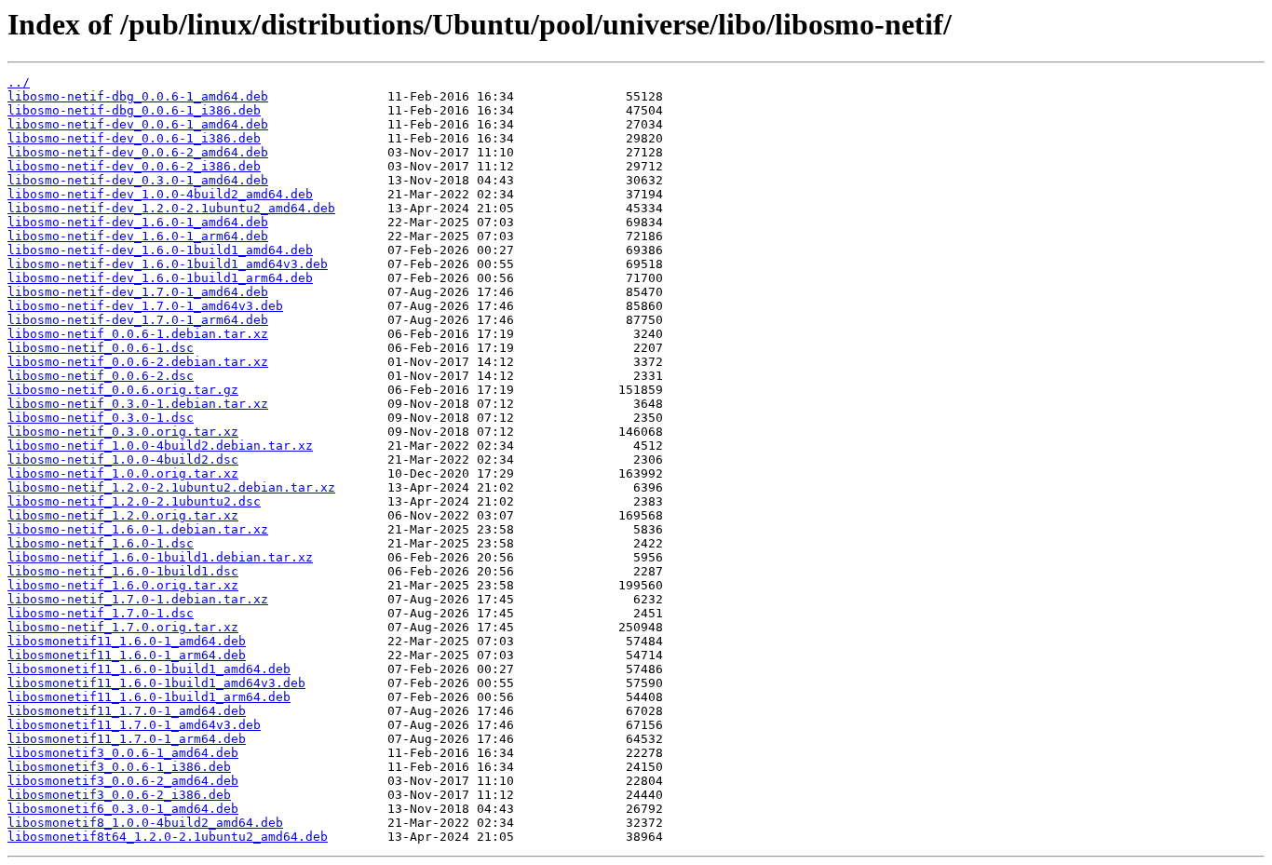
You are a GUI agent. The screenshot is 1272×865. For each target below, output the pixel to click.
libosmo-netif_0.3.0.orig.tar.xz (122, 432)
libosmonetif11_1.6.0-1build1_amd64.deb (149, 669)
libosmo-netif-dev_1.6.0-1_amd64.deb (137, 222)
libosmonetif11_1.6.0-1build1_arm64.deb (149, 697)
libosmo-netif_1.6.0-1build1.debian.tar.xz (160, 557)
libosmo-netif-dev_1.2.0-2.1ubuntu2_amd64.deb (171, 208)
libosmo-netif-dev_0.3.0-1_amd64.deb (137, 180)
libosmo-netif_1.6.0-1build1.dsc (122, 571)
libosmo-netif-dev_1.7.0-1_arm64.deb (137, 320)
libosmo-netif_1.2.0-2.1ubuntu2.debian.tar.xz (171, 487)
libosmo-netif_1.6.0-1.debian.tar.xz (137, 529)
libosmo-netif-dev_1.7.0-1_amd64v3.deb (145, 306)
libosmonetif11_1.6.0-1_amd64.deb (126, 641)
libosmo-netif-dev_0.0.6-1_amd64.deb (137, 124)
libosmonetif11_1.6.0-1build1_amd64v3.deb (156, 683)
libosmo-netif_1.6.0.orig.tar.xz (122, 585)
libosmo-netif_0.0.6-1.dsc (100, 348)
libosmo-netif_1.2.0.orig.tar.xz (122, 515)
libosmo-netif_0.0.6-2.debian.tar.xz (137, 362)
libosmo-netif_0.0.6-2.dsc (100, 376)
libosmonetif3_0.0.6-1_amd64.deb (122, 753)
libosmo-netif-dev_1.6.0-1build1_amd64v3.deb (167, 264)
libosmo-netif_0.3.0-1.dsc (100, 418)
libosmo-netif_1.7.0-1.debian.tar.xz (137, 599)
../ (18, 82)
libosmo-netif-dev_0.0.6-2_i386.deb (134, 166)
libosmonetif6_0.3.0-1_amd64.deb (122, 809)
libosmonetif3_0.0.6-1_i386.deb (119, 767)
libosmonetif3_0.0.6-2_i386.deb (119, 795)
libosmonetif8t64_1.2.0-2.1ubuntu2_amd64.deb (167, 837)
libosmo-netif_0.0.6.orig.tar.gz (122, 390)
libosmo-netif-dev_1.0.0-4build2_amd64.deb (160, 194)
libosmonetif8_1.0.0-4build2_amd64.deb (145, 823)
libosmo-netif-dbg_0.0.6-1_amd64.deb (137, 96)
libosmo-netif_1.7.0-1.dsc (100, 613)
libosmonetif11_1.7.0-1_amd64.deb (126, 711)
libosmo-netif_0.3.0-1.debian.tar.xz (137, 404)
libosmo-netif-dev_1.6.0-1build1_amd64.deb (160, 250)
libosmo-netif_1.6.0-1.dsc (100, 543)
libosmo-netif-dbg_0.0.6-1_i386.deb (134, 110)
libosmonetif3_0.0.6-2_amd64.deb (122, 781)
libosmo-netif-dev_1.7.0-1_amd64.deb (137, 292)
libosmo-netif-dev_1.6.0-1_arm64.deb (137, 236)
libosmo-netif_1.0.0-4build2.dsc (122, 459)
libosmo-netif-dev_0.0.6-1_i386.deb (134, 138)
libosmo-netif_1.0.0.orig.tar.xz (122, 473)
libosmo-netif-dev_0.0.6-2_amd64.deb (137, 152)
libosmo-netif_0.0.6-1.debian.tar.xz (137, 334)
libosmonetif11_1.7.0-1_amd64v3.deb (134, 725)
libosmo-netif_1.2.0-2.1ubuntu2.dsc (134, 501)
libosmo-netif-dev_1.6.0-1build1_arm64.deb (160, 278)
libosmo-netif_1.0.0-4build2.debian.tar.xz (160, 446)
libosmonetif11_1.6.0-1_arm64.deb (126, 655)
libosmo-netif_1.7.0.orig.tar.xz (122, 627)
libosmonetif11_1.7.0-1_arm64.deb (126, 739)
